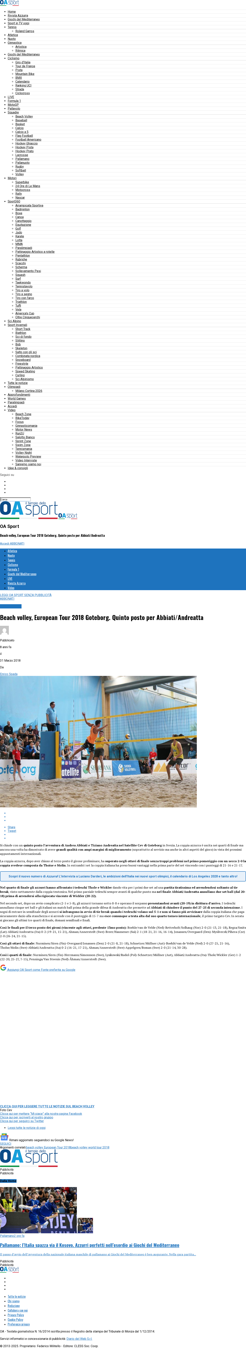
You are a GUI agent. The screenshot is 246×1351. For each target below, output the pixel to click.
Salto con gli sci (26, 352)
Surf (18, 279)
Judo (18, 232)
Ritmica (20, 50)
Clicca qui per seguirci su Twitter (22, 1121)
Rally (18, 194)
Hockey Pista (24, 147)
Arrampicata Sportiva (29, 205)
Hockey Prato (24, 151)
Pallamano (22, 159)
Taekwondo (23, 282)
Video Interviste (26, 460)
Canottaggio (23, 221)
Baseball (21, 120)
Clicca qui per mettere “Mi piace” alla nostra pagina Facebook (41, 1114)
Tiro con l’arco (24, 298)
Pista (18, 70)
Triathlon (21, 302)
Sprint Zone (23, 441)
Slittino (20, 340)
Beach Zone (23, 414)
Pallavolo (14, 108)
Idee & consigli (18, 468)
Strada (19, 89)
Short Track (22, 329)
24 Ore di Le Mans (27, 186)
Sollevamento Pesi (28, 271)
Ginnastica (15, 43)
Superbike (22, 182)
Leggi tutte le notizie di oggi (27, 1128)
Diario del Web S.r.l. (79, 1339)
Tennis (12, 27)
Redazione (14, 1305)
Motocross (22, 190)
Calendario (22, 81)
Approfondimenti (19, 395)
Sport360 (14, 201)
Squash (20, 275)
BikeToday (22, 418)
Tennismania (23, 449)
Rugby (19, 166)
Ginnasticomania (26, 426)
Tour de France (25, 66)
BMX (18, 78)
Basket (20, 124)
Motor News (23, 429)
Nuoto (12, 39)
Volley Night (23, 453)
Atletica (13, 35)
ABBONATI (17, 543)
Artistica (21, 47)
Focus (19, 422)
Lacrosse (21, 155)
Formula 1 (14, 101)
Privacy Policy (16, 1315)
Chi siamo (13, 1301)
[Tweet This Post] (127, 817)
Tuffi (18, 306)
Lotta (18, 240)
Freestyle (21, 363)
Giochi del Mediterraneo (24, 19)
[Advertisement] (123, 1013)
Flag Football (24, 136)
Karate (19, 236)
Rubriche (21, 259)
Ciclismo (13, 58)
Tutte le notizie (18, 383)
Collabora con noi (18, 1310)
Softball (20, 170)
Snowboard (23, 360)
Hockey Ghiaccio (26, 143)
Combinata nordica (27, 356)
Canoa (19, 217)
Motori (12, 178)
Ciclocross (22, 93)
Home (12, 11)
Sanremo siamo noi (28, 464)
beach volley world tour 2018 (90, 1147)
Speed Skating (25, 371)
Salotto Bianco (25, 437)
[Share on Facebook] (127, 813)
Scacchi (20, 263)
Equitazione (23, 225)
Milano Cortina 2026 (28, 391)
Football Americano (28, 139)
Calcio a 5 (21, 132)
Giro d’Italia (22, 62)
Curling (20, 375)
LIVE (11, 97)
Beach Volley (24, 116)
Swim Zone (23, 445)
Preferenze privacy (19, 1324)
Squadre (13, 112)
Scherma (21, 267)
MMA (19, 244)
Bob (18, 344)
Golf (18, 228)
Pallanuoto (22, 163)
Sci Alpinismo (24, 379)
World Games (17, 398)
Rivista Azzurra (18, 15)
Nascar (20, 197)
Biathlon (20, 333)
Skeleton (21, 348)
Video (12, 410)
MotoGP (13, 105)
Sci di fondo (23, 337)
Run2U (19, 433)
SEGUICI (5, 1144)
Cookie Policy (15, 1319)
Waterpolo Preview (28, 456)
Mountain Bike (24, 74)
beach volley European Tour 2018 (48, 1147)
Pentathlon (22, 255)
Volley (19, 174)
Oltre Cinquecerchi (27, 317)
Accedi (12, 406)
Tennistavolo (23, 286)
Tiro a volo (22, 290)
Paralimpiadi (23, 248)
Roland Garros (24, 31)
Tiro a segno (23, 294)
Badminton (22, 209)
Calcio (19, 128)
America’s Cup (24, 313)
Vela (18, 309)
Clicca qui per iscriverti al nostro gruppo (26, 1117)
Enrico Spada (8, 674)
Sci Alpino (14, 321)
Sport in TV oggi (18, 23)
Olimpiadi (14, 387)
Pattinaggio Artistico (29, 367)
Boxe (18, 213)
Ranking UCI (23, 85)
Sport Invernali (17, 325)
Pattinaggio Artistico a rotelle (35, 252)
